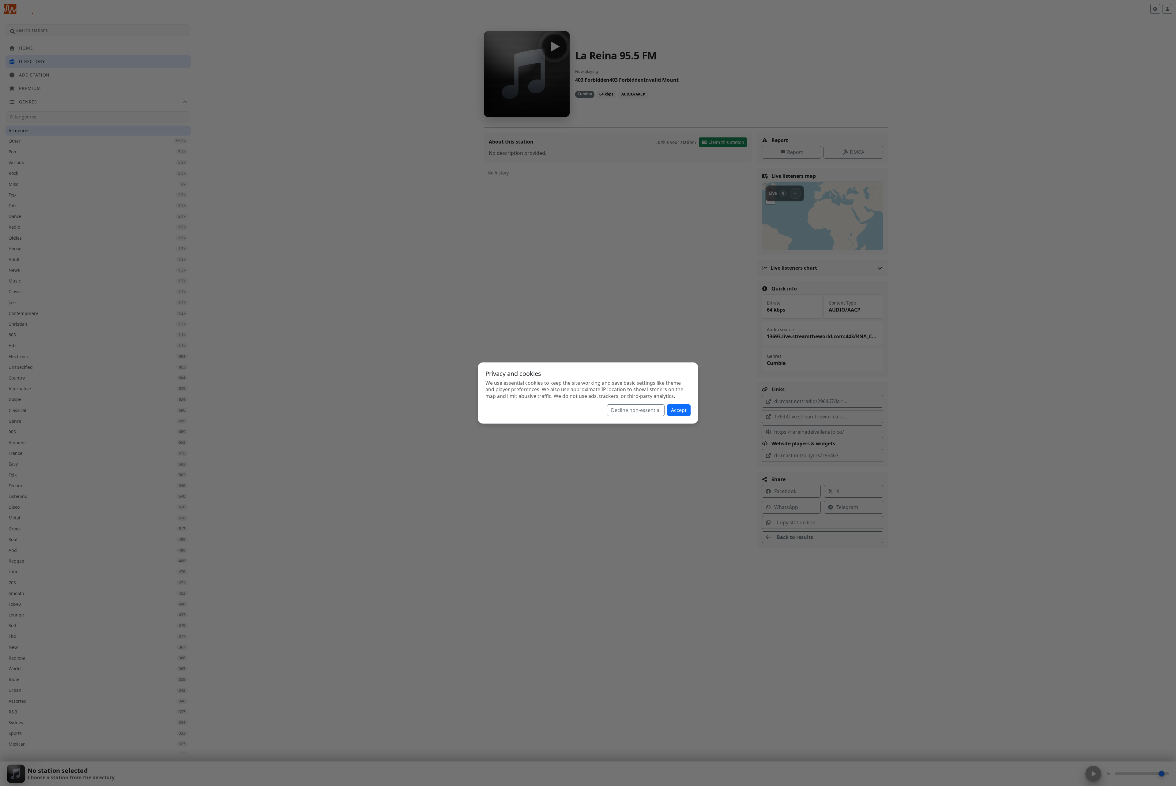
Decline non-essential (636, 410)
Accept (679, 410)
